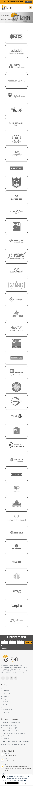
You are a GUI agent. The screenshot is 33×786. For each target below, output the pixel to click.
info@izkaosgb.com (11, 761)
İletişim (5, 701)
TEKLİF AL (28, 1)
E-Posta (19, 640)
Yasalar (5, 707)
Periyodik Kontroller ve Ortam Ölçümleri (16, 741)
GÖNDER (29, 643)
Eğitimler (6, 712)
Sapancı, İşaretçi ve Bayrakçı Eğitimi (14, 744)
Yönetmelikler (7, 709)
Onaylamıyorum (24, 783)
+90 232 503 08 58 (10, 755)
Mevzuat (5, 704)
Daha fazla (23, 780)
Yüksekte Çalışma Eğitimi (11, 728)
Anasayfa (3, 19)
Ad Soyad (3, 640)
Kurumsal (6, 688)
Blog (4, 699)
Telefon (11, 640)
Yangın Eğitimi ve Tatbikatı (11, 730)
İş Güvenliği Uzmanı (9, 725)
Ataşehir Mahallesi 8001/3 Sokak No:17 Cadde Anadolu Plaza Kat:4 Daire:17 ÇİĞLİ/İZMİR (18, 768)
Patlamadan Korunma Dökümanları (14, 733)
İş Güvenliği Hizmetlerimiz (11, 722)
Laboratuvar (7, 693)
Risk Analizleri (7, 736)
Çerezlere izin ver (11, 783)
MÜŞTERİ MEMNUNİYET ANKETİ (15, 1)
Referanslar (11, 19)
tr (1, 1)
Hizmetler (6, 690)
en (4, 1)
